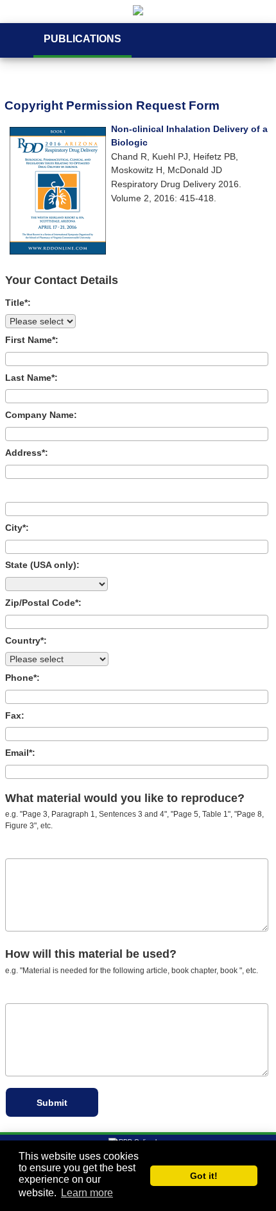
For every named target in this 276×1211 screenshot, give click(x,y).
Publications (82, 38)
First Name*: (31, 340)
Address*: (26, 452)
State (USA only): (42, 565)
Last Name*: (31, 377)
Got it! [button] (204, 1176)
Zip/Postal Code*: (43, 602)
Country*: (26, 640)
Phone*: (22, 677)
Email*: (20, 752)
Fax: (14, 715)
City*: (17, 527)
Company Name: (41, 415)
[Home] (138, 11)
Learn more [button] (87, 1192)
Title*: (18, 302)
